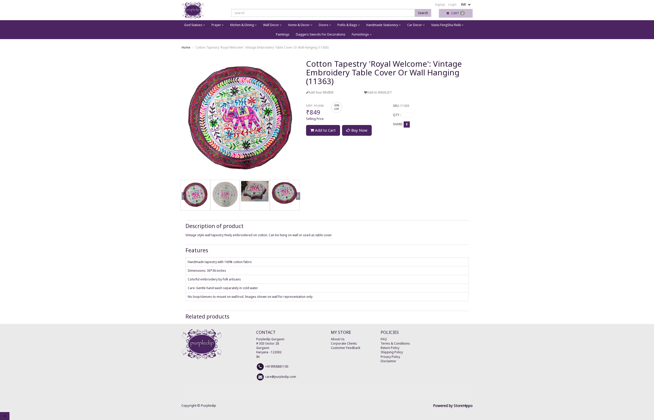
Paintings (282, 34)
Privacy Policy (390, 357)
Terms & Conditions (395, 343)
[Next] (297, 203)
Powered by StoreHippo (453, 405)
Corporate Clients (344, 343)
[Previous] (183, 203)
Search (423, 13)
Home (186, 47)
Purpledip (208, 405)
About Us (338, 339)
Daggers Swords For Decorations (320, 34)
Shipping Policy (392, 352)
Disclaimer (388, 361)
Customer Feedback (345, 348)
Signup (440, 4)
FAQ (384, 339)
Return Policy (390, 348)
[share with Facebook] (407, 124)
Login (452, 4)
